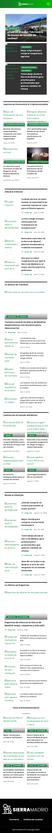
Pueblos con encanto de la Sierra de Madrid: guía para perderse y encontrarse (33, 370)
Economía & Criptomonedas (17, 124)
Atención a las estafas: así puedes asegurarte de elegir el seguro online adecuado (37, 443)
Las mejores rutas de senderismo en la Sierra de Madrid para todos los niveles (33, 385)
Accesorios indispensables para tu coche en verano (14, 477)
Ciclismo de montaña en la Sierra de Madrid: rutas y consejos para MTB (33, 638)
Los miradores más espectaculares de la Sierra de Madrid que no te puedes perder (33, 340)
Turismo (23, 317)
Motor (8, 435)
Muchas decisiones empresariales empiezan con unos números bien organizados (12, 134)
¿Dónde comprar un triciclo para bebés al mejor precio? (32, 505)
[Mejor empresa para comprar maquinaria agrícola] (12, 52)
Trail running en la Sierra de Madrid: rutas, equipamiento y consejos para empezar (32, 667)
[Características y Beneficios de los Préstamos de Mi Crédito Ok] (38, 155)
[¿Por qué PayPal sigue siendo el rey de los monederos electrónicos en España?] (38, 118)
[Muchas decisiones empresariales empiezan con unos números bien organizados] (14, 118)
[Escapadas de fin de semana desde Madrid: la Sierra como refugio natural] (11, 358)
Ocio (8, 731)
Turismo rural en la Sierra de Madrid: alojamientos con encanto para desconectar (25, 325)
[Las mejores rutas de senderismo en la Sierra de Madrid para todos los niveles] (11, 387)
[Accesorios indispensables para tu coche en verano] (14, 464)
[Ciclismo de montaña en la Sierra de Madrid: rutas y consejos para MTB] (11, 640)
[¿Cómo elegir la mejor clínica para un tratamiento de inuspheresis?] (12, 225)
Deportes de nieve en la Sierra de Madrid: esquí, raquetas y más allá (24, 624)
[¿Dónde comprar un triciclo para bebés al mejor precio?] (12, 507)
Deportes (12, 617)
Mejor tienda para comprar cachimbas (12, 736)
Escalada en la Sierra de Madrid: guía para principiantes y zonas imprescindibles (33, 652)
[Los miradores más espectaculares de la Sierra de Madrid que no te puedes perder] (11, 343)
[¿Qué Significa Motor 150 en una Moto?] (38, 464)
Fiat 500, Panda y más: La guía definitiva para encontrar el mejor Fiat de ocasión (14, 443)
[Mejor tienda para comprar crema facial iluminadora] (12, 524)
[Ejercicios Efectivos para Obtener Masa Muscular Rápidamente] (11, 684)
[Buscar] (48, 4)
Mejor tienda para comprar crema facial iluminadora (32, 522)
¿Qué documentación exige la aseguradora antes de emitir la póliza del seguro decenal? (32, 400)
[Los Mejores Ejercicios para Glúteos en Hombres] (11, 697)
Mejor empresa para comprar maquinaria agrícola (31, 53)
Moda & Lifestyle (29, 67)
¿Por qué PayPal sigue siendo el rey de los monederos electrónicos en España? (37, 134)
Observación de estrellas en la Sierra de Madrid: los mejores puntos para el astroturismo (37, 775)
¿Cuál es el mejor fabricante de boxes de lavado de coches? (25, 35)
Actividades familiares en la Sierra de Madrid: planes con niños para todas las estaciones (13, 773)
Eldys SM (28, 213)
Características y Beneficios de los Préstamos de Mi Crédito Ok (35, 170)
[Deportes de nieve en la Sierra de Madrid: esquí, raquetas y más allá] (26, 605)
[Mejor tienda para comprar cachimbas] (14, 724)
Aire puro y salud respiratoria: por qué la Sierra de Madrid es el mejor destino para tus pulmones (33, 264)
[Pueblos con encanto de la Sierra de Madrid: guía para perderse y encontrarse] (11, 373)
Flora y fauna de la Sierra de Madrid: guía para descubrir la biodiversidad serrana (37, 739)
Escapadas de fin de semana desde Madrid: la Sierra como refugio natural (32, 355)
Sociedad (13, 28)
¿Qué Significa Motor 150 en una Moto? (36, 475)
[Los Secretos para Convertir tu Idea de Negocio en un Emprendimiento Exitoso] (14, 155)
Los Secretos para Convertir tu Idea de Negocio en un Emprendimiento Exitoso (12, 171)
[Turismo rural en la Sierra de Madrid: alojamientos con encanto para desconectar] (26, 305)
